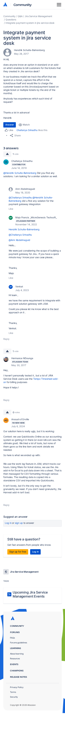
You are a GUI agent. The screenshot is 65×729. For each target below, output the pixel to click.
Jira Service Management (38, 16)
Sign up (19, 522)
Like (11, 208)
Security (14, 697)
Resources (15, 658)
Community (23, 4)
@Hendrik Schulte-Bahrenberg (19, 173)
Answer (9, 124)
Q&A (20, 16)
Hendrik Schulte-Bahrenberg (29, 50)
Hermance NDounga (22, 358)
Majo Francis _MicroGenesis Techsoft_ (36, 217)
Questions (11, 19)
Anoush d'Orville (20, 419)
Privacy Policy (17, 687)
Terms (13, 692)
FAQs (12, 638)
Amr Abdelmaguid (25, 188)
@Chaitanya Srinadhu (20, 197)
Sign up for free (17, 551)
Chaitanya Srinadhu (27, 130)
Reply (6, 339)
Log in (8, 522)
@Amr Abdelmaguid (19, 240)
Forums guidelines (18, 642)
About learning (17, 653)
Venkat (19, 286)
